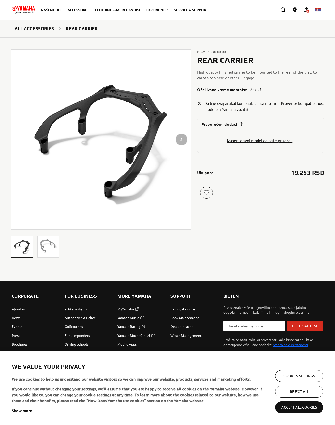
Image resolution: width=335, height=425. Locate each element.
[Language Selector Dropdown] (318, 10)
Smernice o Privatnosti (290, 344)
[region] (167, 388)
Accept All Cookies (299, 407)
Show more (22, 410)
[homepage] (23, 9)
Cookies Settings (299, 376)
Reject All (299, 391)
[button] (22, 247)
